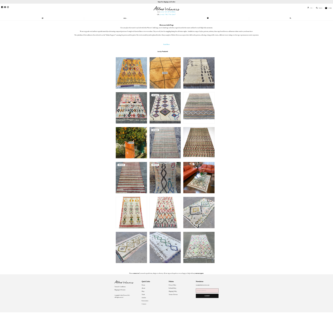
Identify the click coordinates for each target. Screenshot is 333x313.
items (330, 8)
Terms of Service (173, 294)
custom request (199, 273)
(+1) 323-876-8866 (168, 12)
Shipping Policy (173, 291)
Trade (143, 294)
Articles (144, 297)
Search (320, 8)
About (143, 288)
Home (143, 285)
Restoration (145, 301)
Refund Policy (172, 288)
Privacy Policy (172, 285)
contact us (136, 273)
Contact (144, 304)
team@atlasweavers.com (202, 285)
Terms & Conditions (120, 287)
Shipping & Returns (119, 290)
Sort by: (160, 51)
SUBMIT (207, 296)
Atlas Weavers (124, 295)
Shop (143, 291)
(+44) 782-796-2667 (168, 14)
